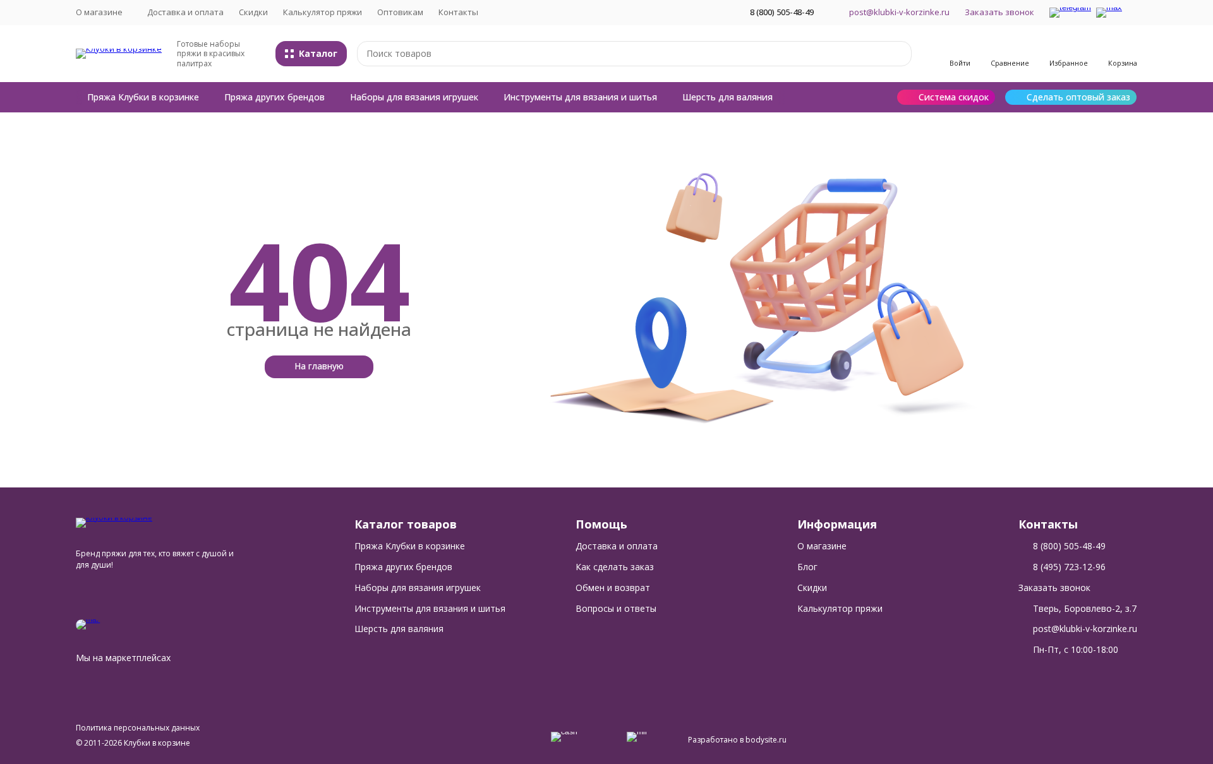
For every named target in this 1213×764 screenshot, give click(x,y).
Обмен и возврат (613, 588)
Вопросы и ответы (616, 608)
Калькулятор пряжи (322, 12)
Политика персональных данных (138, 727)
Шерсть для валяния (727, 97)
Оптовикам (400, 12)
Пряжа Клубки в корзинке (143, 97)
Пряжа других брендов (274, 97)
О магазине (822, 546)
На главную (319, 366)
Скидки (253, 12)
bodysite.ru (766, 739)
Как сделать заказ (615, 567)
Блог (807, 567)
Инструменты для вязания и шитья (580, 97)
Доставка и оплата (185, 12)
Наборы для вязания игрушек (414, 97)
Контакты (458, 12)
